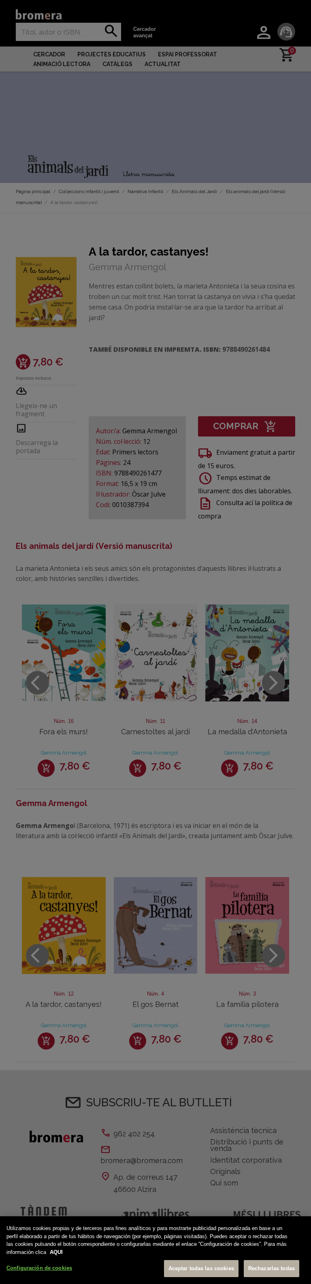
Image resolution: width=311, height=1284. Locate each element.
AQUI (56, 1252)
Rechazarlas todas (271, 1268)
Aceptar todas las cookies (201, 1268)
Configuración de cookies (39, 1268)
